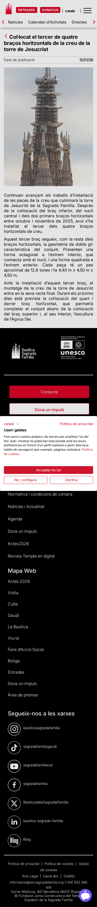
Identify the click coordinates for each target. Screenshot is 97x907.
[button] (12, 424)
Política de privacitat (76, 424)
